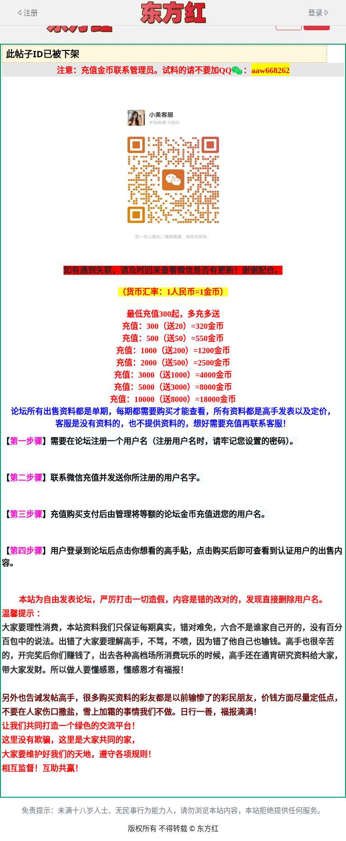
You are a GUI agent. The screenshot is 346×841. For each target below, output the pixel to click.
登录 (315, 13)
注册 (30, 13)
